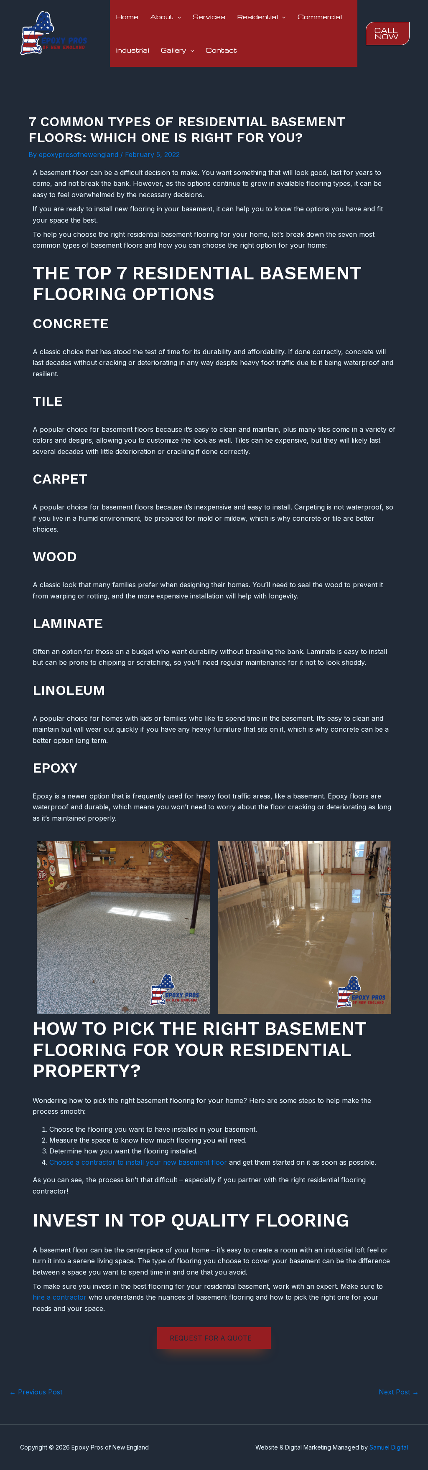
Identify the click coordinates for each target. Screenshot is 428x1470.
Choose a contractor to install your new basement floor (138, 1162)
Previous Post (35, 1392)
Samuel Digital (388, 1447)
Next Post (399, 1392)
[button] (177, 16)
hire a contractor (60, 1297)
